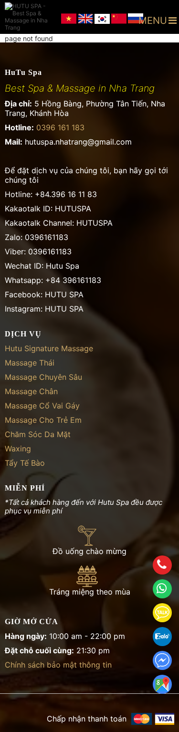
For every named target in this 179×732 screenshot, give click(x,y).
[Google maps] (162, 684)
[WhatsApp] (162, 588)
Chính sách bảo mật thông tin (58, 664)
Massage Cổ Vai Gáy (42, 405)
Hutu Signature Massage (49, 348)
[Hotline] (162, 565)
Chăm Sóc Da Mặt (38, 434)
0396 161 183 (60, 127)
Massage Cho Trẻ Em (43, 420)
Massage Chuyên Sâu (43, 377)
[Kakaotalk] (162, 612)
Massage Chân (31, 391)
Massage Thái (29, 362)
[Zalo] (162, 636)
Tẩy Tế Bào (25, 463)
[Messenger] (162, 660)
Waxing (18, 448)
